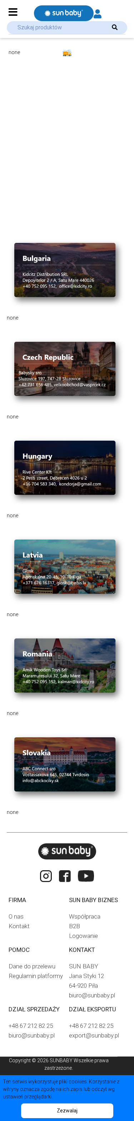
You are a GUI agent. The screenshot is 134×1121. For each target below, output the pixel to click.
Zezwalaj (67, 1110)
